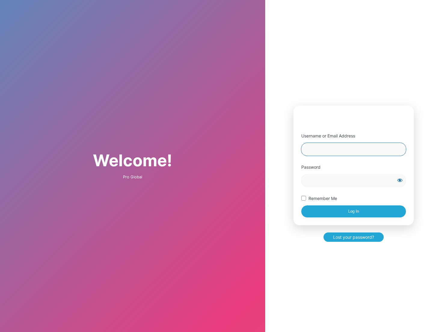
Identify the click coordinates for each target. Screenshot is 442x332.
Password (311, 167)
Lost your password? (353, 237)
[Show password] (400, 180)
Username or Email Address (328, 135)
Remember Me (322, 198)
